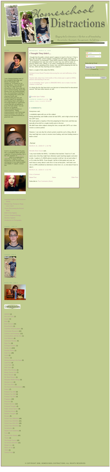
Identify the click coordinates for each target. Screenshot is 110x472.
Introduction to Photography (12, 220)
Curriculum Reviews (10, 341)
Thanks (6, 438)
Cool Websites (8, 338)
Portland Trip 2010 (10, 396)
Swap (6, 433)
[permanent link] (37, 96)
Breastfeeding (8, 326)
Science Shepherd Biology (12, 215)
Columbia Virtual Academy (12, 328)
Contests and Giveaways (12, 333)
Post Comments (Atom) (45, 181)
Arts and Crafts (9, 316)
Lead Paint (7, 362)
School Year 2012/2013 (11, 426)
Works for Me (8, 447)
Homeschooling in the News (13, 360)
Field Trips (7, 353)
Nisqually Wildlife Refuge (12, 379)
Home (54, 177)
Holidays (7, 358)
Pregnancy (7, 399)
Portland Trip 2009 (10, 394)
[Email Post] (50, 99)
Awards (6, 319)
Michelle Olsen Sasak (36, 151)
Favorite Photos (9, 350)
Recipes (6, 416)
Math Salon (7, 367)
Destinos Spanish (9, 218)
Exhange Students (10, 345)
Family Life (7, 348)
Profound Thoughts (10, 406)
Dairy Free (7, 343)
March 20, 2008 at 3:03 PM (40, 170)
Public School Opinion (11, 409)
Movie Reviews (9, 375)
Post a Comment (34, 174)
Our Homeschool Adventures (13, 387)
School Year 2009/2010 (11, 418)
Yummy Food (8, 452)
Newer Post (32, 177)
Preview (87, 69)
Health (6, 355)
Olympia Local (8, 382)
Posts (90, 53)
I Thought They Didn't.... (40, 53)
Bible (5, 321)
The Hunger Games (10, 440)
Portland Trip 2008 (10, 392)
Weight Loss (8, 445)
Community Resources (11, 331)
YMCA (6, 450)
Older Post (74, 177)
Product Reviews (9, 404)
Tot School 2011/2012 (11, 443)
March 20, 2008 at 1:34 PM (40, 146)
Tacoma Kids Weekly (11, 435)
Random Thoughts (10, 413)
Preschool (7, 401)
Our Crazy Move (9, 384)
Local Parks (8, 365)
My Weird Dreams (10, 377)
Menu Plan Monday (10, 370)
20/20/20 (7, 314)
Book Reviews (8, 324)
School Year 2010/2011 (11, 421)
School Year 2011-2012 (11, 423)
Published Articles (10, 411)
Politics (6, 389)
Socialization (8, 428)
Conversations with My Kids (13, 336)
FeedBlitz (102, 69)
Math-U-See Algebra (10, 213)
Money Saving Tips (10, 372)
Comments (91, 56)
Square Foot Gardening (11, 430)
